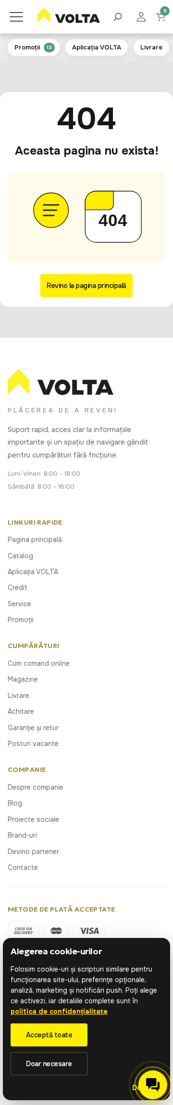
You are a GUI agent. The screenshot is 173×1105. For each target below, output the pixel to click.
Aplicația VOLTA (33, 571)
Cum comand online (39, 663)
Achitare (21, 711)
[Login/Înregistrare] (146, 16)
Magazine (23, 679)
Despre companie (35, 787)
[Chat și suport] (152, 1084)
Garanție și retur (33, 727)
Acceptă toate (49, 1035)
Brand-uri (22, 835)
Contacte (23, 867)
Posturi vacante (33, 743)
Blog (15, 803)
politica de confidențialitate (59, 1011)
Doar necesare (49, 1063)
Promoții (21, 619)
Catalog (20, 556)
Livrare (18, 695)
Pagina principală (35, 539)
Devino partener (33, 851)
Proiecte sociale (33, 819)
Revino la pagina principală (86, 285)
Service (19, 604)
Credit (17, 587)
